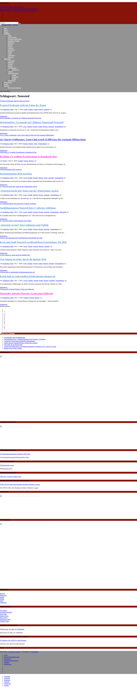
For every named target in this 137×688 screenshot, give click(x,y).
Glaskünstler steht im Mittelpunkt (14, 337)
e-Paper (10, 71)
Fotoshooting (12, 68)
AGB (6, 655)
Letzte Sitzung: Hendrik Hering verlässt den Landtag (20, 343)
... (4, 313)
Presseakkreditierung (14, 88)
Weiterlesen (3, 116)
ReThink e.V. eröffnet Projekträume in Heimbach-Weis (28, 156)
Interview (11, 57)
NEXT (5, 161)
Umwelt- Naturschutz (15, 39)
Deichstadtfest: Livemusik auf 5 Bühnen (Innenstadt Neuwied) (32, 122)
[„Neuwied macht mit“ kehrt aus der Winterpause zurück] (18, 186)
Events (6, 32)
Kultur (10, 46)
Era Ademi (3, 610)
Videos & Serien (13, 73)
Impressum (7, 659)
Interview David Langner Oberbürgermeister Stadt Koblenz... (19, 9)
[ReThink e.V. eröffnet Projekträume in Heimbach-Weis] (18, 152)
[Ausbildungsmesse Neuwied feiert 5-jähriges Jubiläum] (18, 203)
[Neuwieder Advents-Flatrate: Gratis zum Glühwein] (17, 289)
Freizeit (35, 126)
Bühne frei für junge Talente (13, 348)
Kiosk (6, 84)
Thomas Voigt (4, 621)
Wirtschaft (11, 50)
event (25, 109)
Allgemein (11, 55)
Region (10, 44)
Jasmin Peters (4, 616)
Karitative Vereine (13, 41)
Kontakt (6, 86)
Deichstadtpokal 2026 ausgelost (16, 173)
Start (5, 28)
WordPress (34, 652)
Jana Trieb (3, 614)
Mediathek (7, 59)
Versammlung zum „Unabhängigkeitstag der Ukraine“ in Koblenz (25, 339)
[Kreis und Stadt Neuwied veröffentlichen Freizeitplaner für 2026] (21, 238)
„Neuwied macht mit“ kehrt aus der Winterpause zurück (29, 190)
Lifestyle (11, 48)
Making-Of (15, 70)
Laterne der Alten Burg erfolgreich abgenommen (19, 341)
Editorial (10, 62)
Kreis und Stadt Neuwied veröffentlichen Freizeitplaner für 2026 (33, 242)
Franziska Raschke (6, 612)
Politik (10, 52)
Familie (30, 109)
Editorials (11, 43)
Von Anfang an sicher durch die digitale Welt (23, 259)
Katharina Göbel (8, 109)
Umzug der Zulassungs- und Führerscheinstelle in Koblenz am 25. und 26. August (30, 346)
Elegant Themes (15, 652)
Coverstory (11, 61)
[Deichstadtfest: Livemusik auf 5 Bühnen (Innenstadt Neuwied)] (20, 118)
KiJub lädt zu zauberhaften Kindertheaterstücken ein (27, 276)
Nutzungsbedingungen (11, 660)
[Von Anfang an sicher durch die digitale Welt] (15, 255)
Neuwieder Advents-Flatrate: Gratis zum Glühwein (26, 293)
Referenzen (11, 80)
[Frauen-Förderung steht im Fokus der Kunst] (14, 101)
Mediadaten (7, 664)
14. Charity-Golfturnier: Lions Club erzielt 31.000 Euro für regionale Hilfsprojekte (43, 139)
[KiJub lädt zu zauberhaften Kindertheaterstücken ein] (17, 272)
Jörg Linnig (3, 618)
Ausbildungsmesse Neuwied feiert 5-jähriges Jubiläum (28, 208)
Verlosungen (8, 82)
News (6, 30)
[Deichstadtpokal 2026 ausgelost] (11, 169)
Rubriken (7, 34)
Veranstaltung (59, 126)
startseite (46, 109)
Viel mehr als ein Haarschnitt (13, 345)
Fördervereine (12, 37)
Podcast (10, 66)
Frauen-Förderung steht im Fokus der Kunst (23, 105)
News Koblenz (10, 333)
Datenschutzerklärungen (11, 657)
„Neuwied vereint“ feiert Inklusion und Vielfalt (24, 225)
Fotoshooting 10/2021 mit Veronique (11, 7)
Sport (9, 35)
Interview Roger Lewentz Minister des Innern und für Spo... (19, 10)
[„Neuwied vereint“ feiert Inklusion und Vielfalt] (15, 221)
